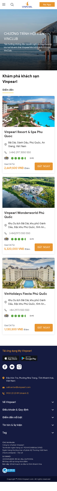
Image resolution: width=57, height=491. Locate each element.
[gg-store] (29, 358)
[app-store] (10, 358)
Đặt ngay (43, 166)
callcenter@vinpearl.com (18, 387)
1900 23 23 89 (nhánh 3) (17, 393)
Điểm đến (8, 89)
